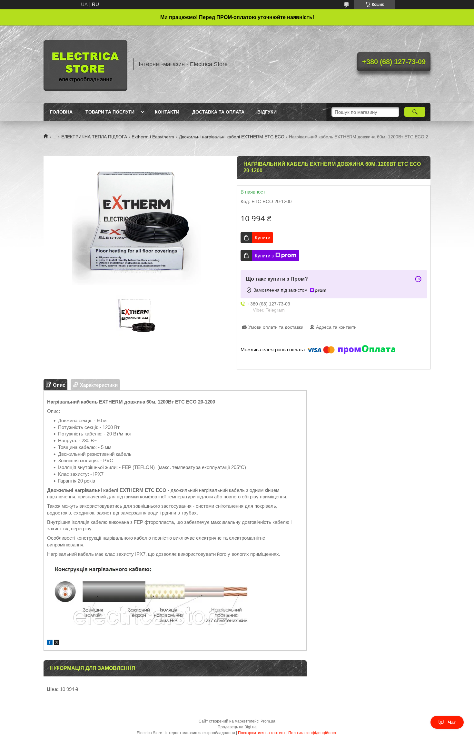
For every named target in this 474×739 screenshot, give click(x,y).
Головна (61, 112)
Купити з (264, 255)
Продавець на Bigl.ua (237, 727)
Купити (262, 237)
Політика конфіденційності (313, 733)
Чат (452, 722)
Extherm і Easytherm (153, 136)
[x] (56, 643)
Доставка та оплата (218, 112)
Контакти (167, 112)
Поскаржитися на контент (261, 733)
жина (139, 401)
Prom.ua (268, 721)
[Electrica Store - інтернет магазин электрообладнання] (85, 64)
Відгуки (267, 112)
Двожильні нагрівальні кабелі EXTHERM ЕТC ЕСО (231, 136)
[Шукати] (414, 112)
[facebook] (50, 643)
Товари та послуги (109, 112)
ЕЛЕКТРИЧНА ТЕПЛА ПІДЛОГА (94, 136)
